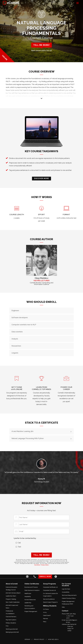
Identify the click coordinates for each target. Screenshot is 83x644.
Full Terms (37, 564)
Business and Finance (31, 587)
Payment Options (11, 620)
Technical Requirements (69, 595)
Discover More (41, 178)
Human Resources (30, 599)
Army (45, 612)
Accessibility (65, 592)
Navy (44, 621)
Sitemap (27, 639)
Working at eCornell (12, 629)
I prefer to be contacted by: (25, 538)
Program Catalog (11, 599)
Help (63, 607)
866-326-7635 (71, 614)
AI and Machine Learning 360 (22, 431)
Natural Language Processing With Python (28, 438)
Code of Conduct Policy (69, 598)
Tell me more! (41, 45)
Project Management (30, 611)
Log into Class (66, 589)
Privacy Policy (45, 564)
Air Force (46, 609)
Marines (45, 618)
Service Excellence (49, 599)
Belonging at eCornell (12, 632)
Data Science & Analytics (31, 590)
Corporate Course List (49, 590)
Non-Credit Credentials (13, 602)
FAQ (7, 626)
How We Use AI (53, 639)
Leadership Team (11, 596)
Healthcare (27, 593)
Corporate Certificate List (50, 587)
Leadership (27, 602)
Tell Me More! (41, 555)
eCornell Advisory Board (13, 593)
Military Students (11, 623)
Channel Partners (11, 616)
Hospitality (27, 596)
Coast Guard (46, 615)
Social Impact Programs (50, 602)
